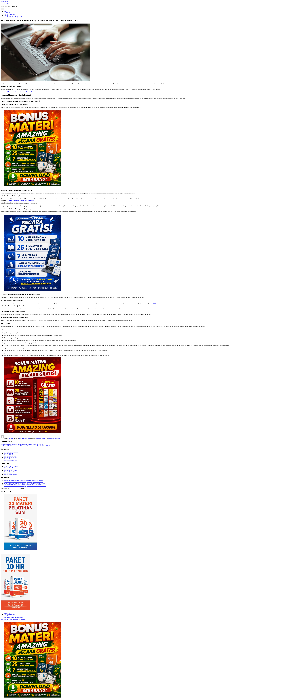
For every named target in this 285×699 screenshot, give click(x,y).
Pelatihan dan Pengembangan (10, 460)
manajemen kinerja (56, 438)
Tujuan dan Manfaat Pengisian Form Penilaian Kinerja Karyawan (23, 91)
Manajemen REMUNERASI (10, 457)
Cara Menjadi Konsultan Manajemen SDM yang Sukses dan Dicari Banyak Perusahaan (24, 483)
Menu (2, 8)
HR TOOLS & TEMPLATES (11, 452)
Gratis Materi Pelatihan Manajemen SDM (13, 17)
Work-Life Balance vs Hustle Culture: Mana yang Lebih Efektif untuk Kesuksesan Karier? (25, 486)
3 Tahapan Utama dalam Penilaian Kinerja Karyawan (20, 200)
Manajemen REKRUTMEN (10, 456)
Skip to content (4, 1)
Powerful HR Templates (9, 14)
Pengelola (6, 15)
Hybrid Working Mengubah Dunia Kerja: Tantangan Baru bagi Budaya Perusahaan (23, 482)
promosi (154, 303)
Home (5, 11)
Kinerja (50, 438)
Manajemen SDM (8, 458)
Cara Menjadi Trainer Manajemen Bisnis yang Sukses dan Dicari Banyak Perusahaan (23, 480)
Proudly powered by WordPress (17, 619)
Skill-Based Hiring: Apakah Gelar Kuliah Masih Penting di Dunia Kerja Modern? (23, 484)
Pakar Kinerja (11, 438)
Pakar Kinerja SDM (5, 3)
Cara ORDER (7, 13)
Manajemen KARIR (8, 453)
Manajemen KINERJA (40, 438)
